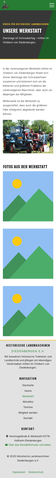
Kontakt (28, 418)
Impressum (19, 472)
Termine (28, 407)
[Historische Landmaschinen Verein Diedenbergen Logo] (5, 5)
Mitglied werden (28, 412)
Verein (28, 390)
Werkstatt (28, 396)
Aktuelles (28, 401)
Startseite (28, 385)
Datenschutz (35, 472)
